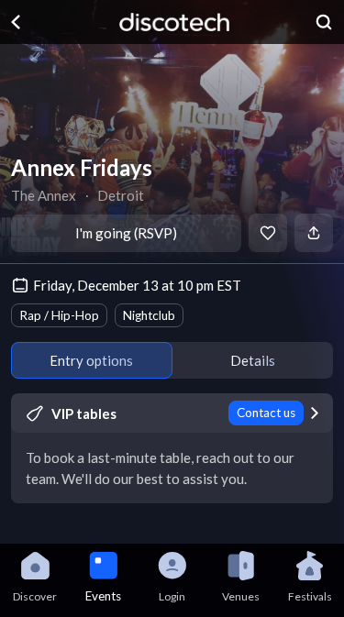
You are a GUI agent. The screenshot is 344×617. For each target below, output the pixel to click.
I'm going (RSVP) (126, 233)
